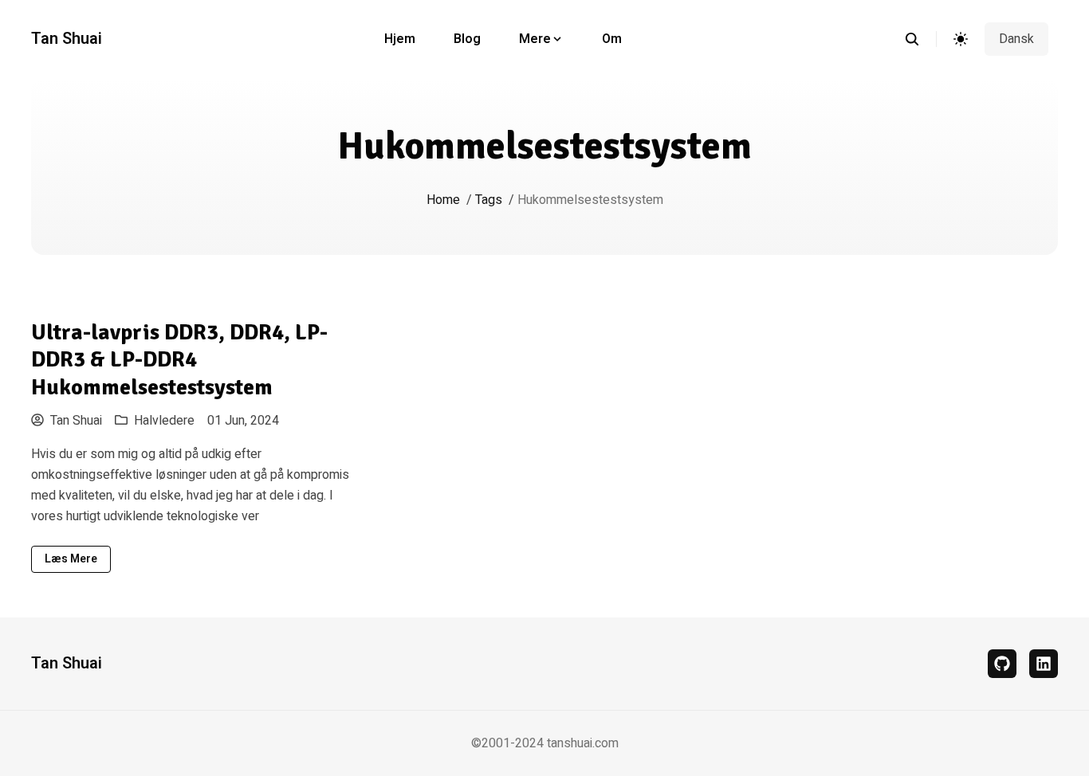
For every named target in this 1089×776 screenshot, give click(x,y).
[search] (920, 39)
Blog (467, 39)
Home (443, 200)
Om (612, 39)
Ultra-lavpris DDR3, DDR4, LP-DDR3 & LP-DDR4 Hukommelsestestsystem (179, 360)
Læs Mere (71, 559)
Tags (488, 200)
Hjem (399, 39)
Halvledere (164, 420)
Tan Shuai (66, 39)
